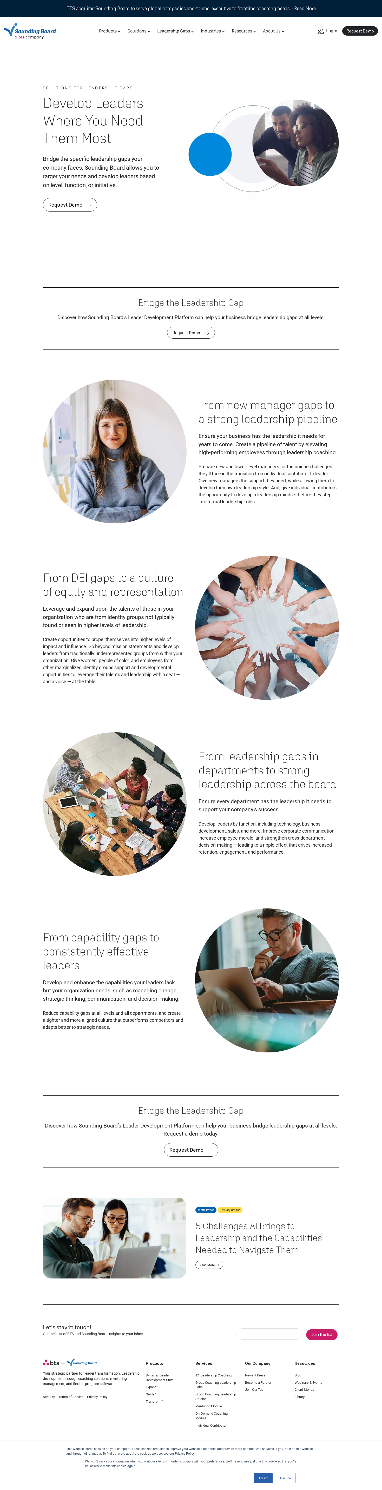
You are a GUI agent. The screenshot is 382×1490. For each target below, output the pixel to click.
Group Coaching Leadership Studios (215, 1396)
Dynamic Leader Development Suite (160, 1377)
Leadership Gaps (173, 31)
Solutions (137, 31)
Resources (242, 31)
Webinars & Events (308, 1382)
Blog (298, 1375)
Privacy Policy (97, 1397)
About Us (271, 31)
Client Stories (304, 1390)
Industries (211, 31)
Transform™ (154, 1401)
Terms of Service (70, 1397)
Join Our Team (255, 1390)
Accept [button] (263, 1478)
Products (108, 31)
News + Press (255, 1375)
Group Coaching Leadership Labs (215, 1385)
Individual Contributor (210, 1425)
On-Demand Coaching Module (211, 1416)
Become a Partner (258, 1382)
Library (300, 1397)
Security (49, 1397)
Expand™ (152, 1387)
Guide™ (151, 1394)
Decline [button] (285, 1478)
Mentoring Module (208, 1406)
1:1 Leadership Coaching (213, 1375)
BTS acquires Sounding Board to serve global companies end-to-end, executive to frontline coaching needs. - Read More (191, 8)
